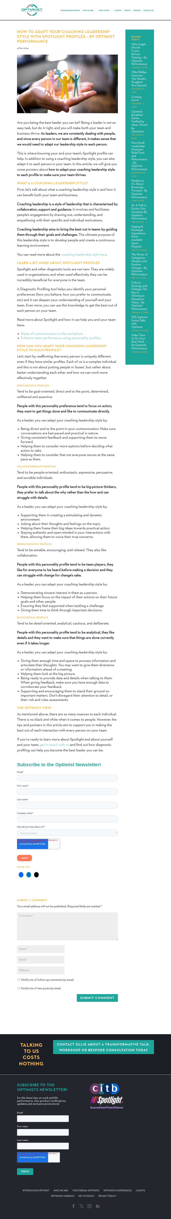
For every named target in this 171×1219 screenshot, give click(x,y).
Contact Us (148, 10)
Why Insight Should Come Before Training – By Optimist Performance (139, 54)
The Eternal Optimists (85, 1190)
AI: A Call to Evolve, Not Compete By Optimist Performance (139, 212)
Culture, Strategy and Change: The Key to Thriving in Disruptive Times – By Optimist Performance (139, 296)
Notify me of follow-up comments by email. (47, 979)
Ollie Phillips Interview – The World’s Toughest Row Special (139, 79)
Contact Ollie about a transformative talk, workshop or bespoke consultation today (103, 1047)
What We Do (104, 10)
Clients (118, 10)
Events (127, 10)
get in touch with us (54, 745)
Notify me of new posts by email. (41, 988)
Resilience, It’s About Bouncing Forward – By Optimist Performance (139, 189)
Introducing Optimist (70, 10)
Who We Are (88, 10)
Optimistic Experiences (118, 1190)
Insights (136, 10)
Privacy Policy (107, 1196)
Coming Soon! (136, 99)
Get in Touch (86, 1196)
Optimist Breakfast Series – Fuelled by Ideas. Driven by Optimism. (139, 121)
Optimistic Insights (62, 1196)
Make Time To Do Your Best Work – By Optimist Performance (139, 342)
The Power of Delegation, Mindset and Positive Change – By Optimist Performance (139, 264)
